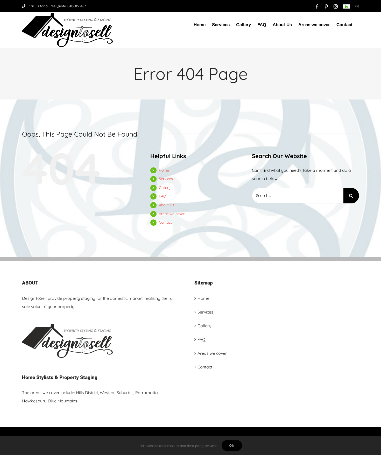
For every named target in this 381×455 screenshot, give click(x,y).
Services (166, 178)
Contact (165, 222)
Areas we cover (172, 213)
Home (164, 170)
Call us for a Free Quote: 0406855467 (57, 6)
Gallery (165, 187)
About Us (166, 205)
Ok (232, 445)
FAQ (162, 196)
